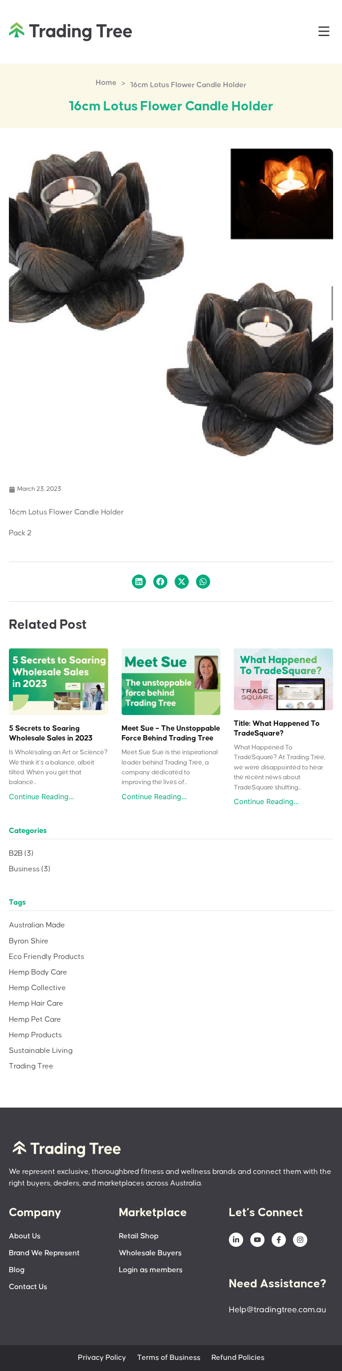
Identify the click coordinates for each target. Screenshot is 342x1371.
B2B (21, 853)
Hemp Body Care (38, 972)
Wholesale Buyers (150, 1253)
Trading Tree (31, 1066)
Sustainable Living (41, 1051)
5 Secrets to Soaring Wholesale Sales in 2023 (51, 733)
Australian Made (37, 925)
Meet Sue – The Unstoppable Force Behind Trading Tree (171, 733)
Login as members (151, 1270)
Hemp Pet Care (35, 1019)
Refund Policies (238, 1358)
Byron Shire (29, 941)
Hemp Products (35, 1035)
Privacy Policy (102, 1358)
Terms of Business (168, 1358)
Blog (16, 1270)
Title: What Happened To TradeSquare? (277, 728)
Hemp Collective (37, 988)
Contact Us (28, 1287)
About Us (25, 1236)
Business (29, 869)
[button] (324, 31)
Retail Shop (139, 1236)
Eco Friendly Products (46, 957)
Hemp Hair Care (36, 1003)
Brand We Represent (44, 1253)
